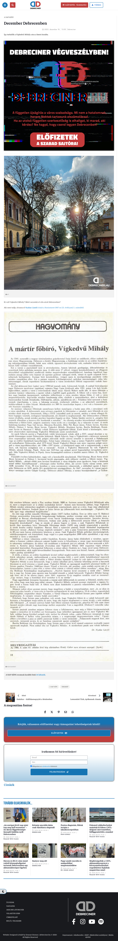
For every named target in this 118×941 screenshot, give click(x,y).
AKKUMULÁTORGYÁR (15, 910)
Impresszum (67, 935)
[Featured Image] (16, 815)
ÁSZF (87, 935)
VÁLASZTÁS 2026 (13, 913)
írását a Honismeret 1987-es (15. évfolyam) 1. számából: (54, 308)
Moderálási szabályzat (98, 935)
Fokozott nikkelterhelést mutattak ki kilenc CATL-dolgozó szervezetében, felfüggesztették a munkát (101, 828)
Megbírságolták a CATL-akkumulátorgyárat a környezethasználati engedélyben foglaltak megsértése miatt (100, 865)
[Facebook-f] (74, 921)
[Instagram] (83, 921)
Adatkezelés (78, 935)
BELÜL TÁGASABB (13, 921)
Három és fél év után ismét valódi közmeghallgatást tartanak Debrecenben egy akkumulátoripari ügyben (15, 864)
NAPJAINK (10, 906)
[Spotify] (101, 921)
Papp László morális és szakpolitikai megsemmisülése (71, 863)
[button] (74, 5)
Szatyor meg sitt (39, 861)
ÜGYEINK (10, 902)
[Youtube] (92, 921)
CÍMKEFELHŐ (12, 917)
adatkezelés (46, 766)
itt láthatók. (41, 675)
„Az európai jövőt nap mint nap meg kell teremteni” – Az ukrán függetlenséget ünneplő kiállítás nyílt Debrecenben (15, 829)
